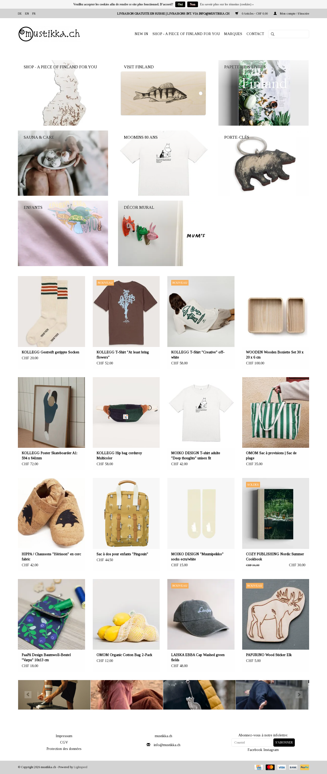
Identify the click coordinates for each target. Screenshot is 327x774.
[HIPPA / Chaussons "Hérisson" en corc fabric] (51, 513)
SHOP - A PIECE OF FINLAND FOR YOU (186, 34)
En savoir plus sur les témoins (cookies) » (227, 4)
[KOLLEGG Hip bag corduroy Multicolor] (126, 412)
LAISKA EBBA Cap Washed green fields (198, 657)
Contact (255, 34)
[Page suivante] (299, 694)
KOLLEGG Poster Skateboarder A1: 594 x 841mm (49, 455)
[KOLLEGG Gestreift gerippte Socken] (51, 311)
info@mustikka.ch (167, 745)
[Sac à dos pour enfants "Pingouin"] (126, 513)
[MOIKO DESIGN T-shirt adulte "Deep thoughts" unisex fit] (201, 412)
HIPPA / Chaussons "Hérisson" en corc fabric (51, 556)
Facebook (255, 750)
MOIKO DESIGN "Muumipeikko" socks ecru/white (197, 556)
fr (34, 13)
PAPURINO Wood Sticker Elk (269, 655)
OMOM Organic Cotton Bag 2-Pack (124, 655)
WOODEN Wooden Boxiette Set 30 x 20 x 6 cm (274, 354)
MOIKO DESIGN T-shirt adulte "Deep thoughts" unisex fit (195, 455)
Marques (233, 34)
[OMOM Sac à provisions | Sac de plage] (275, 412)
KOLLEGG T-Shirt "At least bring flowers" (123, 354)
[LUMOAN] (272, 695)
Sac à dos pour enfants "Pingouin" (122, 554)
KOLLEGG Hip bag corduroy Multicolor (119, 455)
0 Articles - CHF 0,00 (254, 13)
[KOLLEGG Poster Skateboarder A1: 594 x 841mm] (51, 412)
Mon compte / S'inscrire (294, 13)
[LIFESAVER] (199, 695)
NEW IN (141, 34)
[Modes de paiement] (258, 767)
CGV (64, 742)
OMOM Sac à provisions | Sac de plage (271, 455)
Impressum (64, 736)
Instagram (271, 750)
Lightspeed (80, 767)
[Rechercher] (270, 34)
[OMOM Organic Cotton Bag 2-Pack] (126, 614)
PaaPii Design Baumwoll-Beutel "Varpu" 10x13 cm (46, 657)
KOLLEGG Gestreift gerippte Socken (50, 352)
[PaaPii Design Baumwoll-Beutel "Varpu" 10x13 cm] (51, 614)
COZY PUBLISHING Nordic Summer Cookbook (275, 556)
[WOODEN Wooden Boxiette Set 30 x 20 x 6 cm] (275, 311)
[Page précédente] (28, 694)
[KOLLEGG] (54, 695)
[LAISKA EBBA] (127, 695)
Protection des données (63, 749)
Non (192, 4)
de (20, 13)
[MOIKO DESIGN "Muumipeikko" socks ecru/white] (201, 513)
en (27, 13)
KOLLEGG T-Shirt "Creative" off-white (198, 354)
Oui (180, 4)
